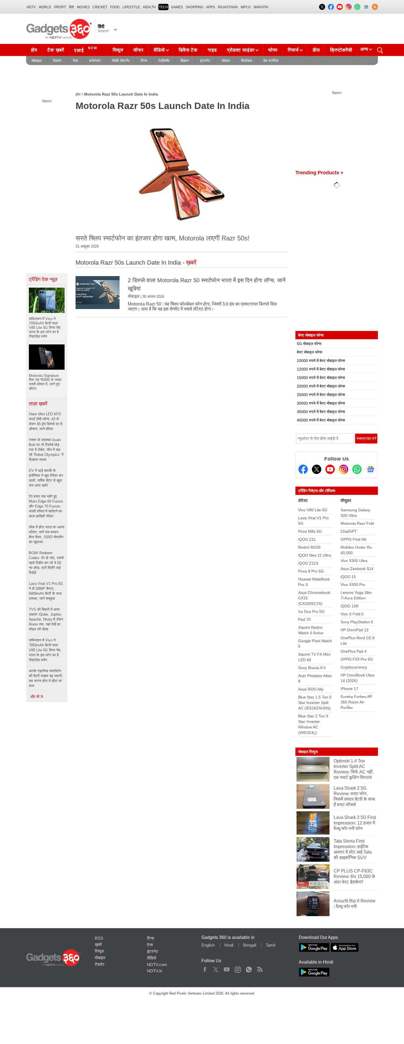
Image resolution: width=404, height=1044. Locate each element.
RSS (99, 938)
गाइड (212, 50)
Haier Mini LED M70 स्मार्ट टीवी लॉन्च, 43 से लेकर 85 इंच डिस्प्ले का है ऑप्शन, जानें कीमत (45, 421)
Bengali (249, 945)
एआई (85, 49)
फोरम (273, 50)
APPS (210, 7)
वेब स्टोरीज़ (270, 60)
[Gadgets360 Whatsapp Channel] (357, 469)
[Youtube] (330, 469)
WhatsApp (248, 968)
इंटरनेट (205, 60)
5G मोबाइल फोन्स (309, 343)
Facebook (204, 968)
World (45, 7)
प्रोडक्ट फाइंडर (240, 50)
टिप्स (144, 60)
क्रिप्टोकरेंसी (341, 50)
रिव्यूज (118, 50)
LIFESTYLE (131, 7)
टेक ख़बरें (55, 50)
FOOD (115, 7)
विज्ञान (185, 60)
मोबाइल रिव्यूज (308, 752)
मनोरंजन (95, 60)
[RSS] (375, 7)
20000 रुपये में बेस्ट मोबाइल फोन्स (321, 386)
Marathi (261, 7)
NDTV (31, 7)
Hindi (228, 945)
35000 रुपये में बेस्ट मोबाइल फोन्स (321, 411)
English (208, 945)
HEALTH (149, 7)
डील (316, 50)
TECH (163, 7)
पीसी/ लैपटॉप (120, 60)
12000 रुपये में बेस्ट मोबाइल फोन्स (321, 369)
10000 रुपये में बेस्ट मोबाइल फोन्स (321, 360)
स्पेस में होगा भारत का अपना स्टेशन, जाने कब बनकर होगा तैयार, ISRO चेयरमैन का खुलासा (46, 534)
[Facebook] (303, 469)
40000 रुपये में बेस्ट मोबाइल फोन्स (321, 420)
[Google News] (370, 469)
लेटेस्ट (303, 500)
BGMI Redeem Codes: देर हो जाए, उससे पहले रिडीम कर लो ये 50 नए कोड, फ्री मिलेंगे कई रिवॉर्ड (46, 563)
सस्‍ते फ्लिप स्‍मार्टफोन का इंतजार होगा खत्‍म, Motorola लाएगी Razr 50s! (163, 238)
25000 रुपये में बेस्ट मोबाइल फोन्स (321, 394)
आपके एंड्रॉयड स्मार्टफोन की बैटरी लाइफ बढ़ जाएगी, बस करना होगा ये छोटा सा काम (46, 678)
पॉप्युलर (346, 500)
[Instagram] (343, 469)
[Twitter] (316, 469)
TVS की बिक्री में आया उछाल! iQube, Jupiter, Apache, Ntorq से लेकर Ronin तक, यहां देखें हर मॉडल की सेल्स (46, 619)
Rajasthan (228, 7)
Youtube (226, 968)
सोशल (226, 60)
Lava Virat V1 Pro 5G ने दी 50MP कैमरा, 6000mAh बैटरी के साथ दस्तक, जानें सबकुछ (46, 591)
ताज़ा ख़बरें (38, 403)
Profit (60, 7)
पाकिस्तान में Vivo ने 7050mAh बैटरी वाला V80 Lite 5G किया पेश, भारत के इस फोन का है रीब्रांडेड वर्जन (45, 650)
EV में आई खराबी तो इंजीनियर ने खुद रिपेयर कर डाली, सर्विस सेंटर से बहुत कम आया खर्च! (46, 477)
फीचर (138, 50)
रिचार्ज (293, 50)
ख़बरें (98, 944)
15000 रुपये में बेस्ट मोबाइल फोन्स (321, 377)
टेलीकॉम (163, 60)
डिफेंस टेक (188, 50)
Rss (259, 968)
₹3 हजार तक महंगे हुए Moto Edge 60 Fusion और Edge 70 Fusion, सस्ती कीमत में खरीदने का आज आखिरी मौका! (46, 506)
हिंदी (71, 7)
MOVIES (83, 7)
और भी (35, 696)
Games (177, 7)
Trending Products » (319, 172)
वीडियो (159, 50)
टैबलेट (57, 60)
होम (34, 50)
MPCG (246, 7)
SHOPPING (194, 7)
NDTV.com (157, 964)
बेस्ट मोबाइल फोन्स (309, 352)
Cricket (100, 7)
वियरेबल (246, 60)
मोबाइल (36, 60)
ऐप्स (75, 60)
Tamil (270, 945)
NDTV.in (154, 971)
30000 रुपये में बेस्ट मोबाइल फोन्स (321, 403)
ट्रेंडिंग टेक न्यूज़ (43, 279)
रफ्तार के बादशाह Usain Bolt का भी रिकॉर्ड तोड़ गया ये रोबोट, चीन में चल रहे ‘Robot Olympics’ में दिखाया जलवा (46, 450)
